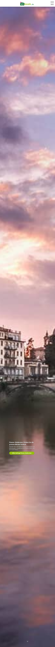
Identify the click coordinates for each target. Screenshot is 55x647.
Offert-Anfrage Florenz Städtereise (21, 453)
